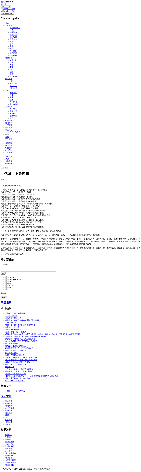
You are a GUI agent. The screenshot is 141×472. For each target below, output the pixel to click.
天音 (7, 90)
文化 (11, 46)
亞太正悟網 (9, 444)
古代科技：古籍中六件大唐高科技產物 (20, 325)
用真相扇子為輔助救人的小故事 (17, 378)
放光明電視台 (10, 453)
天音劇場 (13, 102)
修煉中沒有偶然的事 (13, 318)
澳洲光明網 (9, 446)
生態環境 (13, 116)
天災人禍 (13, 111)
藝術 (11, 44)
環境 (11, 42)
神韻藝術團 (9, 465)
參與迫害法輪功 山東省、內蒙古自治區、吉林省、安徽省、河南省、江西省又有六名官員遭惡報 (42, 334)
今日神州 (13, 76)
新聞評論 (13, 32)
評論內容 (4, 265)
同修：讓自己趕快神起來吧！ (16, 364)
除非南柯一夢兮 (11, 353)
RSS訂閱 (8, 150)
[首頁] (3, 4)
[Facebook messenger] (13, 279)
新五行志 (13, 37)
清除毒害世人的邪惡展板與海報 (17, 362)
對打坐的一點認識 (12, 327)
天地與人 (13, 114)
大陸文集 (13, 83)
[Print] (7, 289)
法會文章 (8, 401)
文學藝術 (8, 125)
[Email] (8, 287)
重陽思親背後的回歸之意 (15, 355)
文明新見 (8, 123)
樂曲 (11, 97)
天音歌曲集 (14, 104)
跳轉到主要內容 (7, 2)
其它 (11, 118)
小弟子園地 (9, 408)
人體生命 (13, 39)
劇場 (7, 134)
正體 (2, 168)
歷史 (11, 62)
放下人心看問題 (11, 316)
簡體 (6, 168)
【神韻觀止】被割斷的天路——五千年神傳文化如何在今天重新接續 (31, 376)
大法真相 (8, 79)
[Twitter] (8, 283)
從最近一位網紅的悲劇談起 (15, 346)
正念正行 (8, 417)
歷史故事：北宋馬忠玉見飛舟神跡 (18, 371)
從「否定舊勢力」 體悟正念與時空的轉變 (21, 360)
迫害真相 (8, 420)
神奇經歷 (8, 413)
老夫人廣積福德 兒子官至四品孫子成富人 (21, 341)
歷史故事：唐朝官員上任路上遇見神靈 (20, 339)
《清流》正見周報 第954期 (15, 374)
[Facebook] (9, 277)
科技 (11, 69)
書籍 (7, 137)
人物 (11, 65)
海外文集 (13, 86)
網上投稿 (8, 145)
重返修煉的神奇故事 (13, 330)
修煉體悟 (8, 163)
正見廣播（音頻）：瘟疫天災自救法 (19, 369)
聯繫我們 (8, 148)
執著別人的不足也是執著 (15, 381)
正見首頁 (8, 157)
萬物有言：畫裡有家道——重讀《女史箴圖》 (23, 320)
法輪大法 (8, 435)
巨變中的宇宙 (15, 132)
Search (3, 293)
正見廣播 (8, 139)
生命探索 (8, 120)
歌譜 (11, 100)
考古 (11, 49)
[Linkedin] (9, 281)
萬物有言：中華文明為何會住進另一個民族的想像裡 (25, 336)
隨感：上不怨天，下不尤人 (15, 350)
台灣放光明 (9, 456)
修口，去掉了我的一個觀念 (15, 332)
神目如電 (8, 422)
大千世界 (13, 51)
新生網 (8, 439)
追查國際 (8, 451)
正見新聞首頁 (15, 28)
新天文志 (13, 35)
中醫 (11, 67)
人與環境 (8, 107)
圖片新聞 (13, 53)
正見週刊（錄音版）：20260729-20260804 (21, 357)
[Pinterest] (9, 285)
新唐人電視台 (10, 462)
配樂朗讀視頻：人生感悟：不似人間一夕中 (22, 348)
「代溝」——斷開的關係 (15, 391)
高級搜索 (6, 302)
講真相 (8, 424)
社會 (11, 30)
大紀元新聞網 (10, 460)
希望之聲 (8, 458)
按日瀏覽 (8, 143)
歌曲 (11, 95)
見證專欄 (13, 88)
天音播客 (8, 152)
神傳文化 (8, 58)
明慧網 (8, 437)
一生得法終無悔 (11, 343)
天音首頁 (13, 93)
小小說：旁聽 (10, 323)
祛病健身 (8, 406)
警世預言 (8, 127)
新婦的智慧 (9, 367)
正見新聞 (8, 25)
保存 (3, 273)
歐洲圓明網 (9, 442)
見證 (11, 81)
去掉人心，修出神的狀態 (15, 313)
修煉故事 (8, 403)
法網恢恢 (8, 449)
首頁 (7, 23)
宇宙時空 (8, 130)
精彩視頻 (13, 55)
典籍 (11, 74)
